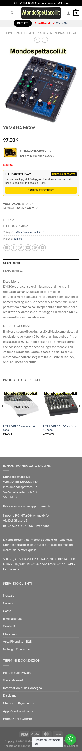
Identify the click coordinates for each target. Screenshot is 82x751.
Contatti (9, 626)
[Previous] (3, 414)
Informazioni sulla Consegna (22, 688)
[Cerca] (12, 13)
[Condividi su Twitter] (21, 247)
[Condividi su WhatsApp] (6, 247)
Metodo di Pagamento (18, 703)
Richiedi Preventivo (41, 190)
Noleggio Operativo (16, 649)
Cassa (7, 611)
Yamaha (18, 238)
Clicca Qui (62, 23)
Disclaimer (10, 695)
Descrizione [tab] (11, 263)
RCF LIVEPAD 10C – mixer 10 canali (59, 428)
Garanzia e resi (13, 680)
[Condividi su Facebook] (14, 247)
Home (9, 33)
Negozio (8, 595)
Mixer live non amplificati (58, 33)
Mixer (32, 33)
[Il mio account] (69, 13)
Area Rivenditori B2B (17, 641)
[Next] (79, 414)
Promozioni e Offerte (17, 718)
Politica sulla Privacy (17, 672)
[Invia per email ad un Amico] (28, 247)
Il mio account (12, 618)
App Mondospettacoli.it (19, 711)
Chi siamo (10, 634)
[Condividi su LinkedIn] (42, 247)
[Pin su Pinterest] (35, 247)
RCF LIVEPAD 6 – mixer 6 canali (19, 428)
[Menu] (5, 13)
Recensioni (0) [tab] (13, 271)
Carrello (8, 603)
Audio (20, 33)
